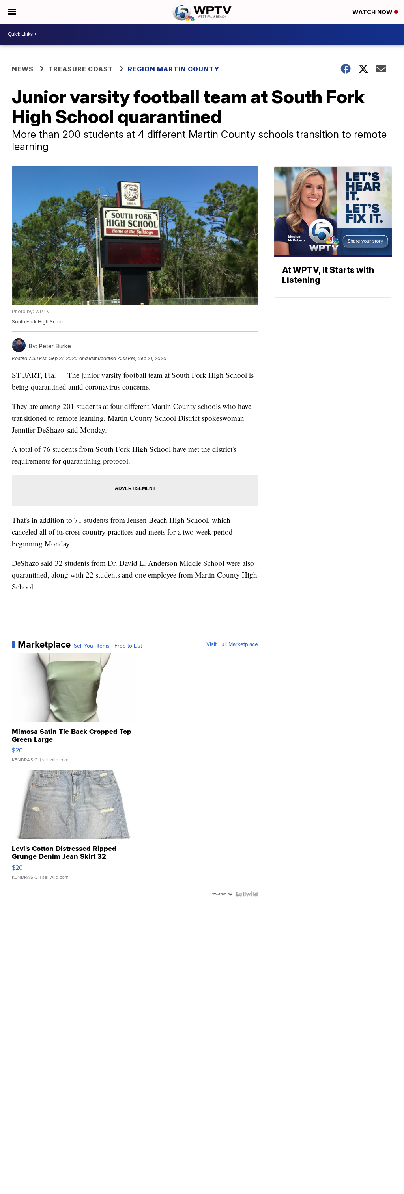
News (23, 69)
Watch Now (373, 12)
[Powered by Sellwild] (246, 894)
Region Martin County (173, 69)
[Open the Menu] (12, 12)
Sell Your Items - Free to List (108, 646)
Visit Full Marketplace (232, 644)
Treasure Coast (80, 69)
